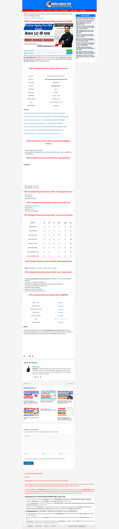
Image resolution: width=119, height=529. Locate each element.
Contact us (53, 526)
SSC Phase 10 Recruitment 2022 (31, 418)
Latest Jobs (41, 10)
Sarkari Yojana (74, 10)
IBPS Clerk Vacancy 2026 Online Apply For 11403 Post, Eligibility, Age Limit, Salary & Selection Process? (85, 35)
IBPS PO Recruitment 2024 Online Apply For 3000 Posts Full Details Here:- (42, 133)
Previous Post (26, 383)
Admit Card (49, 10)
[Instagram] (38, 377)
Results (56, 10)
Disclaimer (30, 526)
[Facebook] (24, 356)
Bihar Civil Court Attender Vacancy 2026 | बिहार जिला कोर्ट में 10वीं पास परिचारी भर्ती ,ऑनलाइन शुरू (85, 18)
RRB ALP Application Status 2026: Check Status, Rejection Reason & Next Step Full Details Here (85, 31)
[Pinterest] (29, 356)
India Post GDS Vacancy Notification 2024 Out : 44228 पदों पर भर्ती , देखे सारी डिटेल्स (43, 123)
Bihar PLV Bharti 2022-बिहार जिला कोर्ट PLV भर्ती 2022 (48, 401)
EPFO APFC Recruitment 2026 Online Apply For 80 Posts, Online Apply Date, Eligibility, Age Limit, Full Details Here (85, 44)
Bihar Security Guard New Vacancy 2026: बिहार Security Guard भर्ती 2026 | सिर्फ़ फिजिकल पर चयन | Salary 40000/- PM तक (85, 40)
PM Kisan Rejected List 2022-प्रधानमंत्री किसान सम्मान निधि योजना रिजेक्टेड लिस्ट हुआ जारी (65, 419)
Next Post (71, 383)
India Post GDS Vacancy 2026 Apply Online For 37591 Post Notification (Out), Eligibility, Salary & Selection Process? (85, 27)
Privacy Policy (38, 526)
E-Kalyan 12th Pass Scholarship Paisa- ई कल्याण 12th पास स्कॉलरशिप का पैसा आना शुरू (31, 402)
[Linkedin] (32, 356)
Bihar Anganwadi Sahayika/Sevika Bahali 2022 (48, 409)
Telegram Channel (30, 53)
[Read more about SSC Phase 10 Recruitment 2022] (31, 411)
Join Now (69, 50)
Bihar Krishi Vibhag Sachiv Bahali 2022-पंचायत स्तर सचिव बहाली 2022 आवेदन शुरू (65, 402)
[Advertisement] (48, 176)
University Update (64, 10)
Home (35, 10)
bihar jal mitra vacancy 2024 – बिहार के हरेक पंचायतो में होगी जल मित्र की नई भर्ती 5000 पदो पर (44, 130)
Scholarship (82, 10)
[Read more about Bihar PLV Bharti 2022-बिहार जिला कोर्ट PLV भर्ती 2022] (48, 394)
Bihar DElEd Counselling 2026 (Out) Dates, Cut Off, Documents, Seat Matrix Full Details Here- (85, 57)
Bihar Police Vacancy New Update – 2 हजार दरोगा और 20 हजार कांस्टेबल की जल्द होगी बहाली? (44, 120)
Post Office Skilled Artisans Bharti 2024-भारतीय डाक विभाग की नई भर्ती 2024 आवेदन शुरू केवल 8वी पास (46, 116)
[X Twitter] (33, 377)
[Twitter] (27, 356)
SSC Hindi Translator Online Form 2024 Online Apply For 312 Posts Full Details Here (44, 113)
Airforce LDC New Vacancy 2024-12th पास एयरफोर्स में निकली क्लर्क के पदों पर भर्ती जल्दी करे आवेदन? (45, 126)
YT (63, 319)
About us (46, 526)
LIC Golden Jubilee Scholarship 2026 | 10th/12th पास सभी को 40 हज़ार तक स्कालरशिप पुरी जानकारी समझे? (85, 48)
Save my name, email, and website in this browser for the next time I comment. (45, 458)
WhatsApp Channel (30, 50)
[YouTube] (40, 377)
